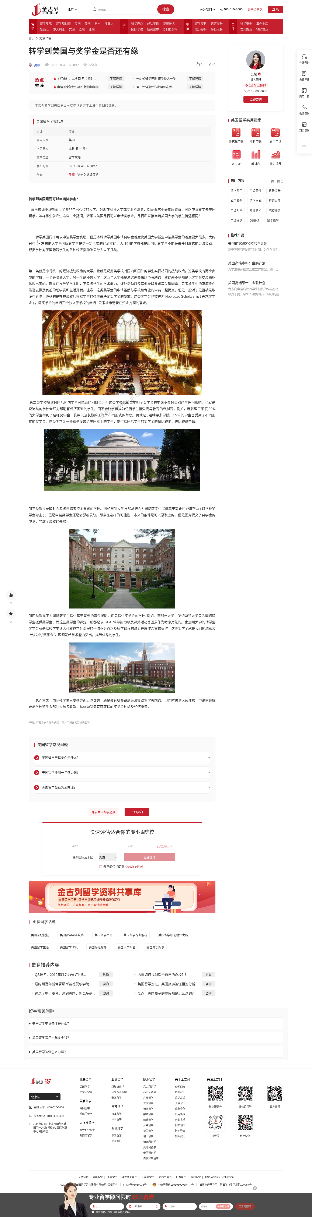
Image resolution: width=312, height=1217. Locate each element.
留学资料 (201, 23)
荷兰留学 (148, 1130)
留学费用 (236, 190)
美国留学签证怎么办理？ (49, 1052)
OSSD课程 (170, 29)
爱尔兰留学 (86, 1113)
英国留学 (85, 1108)
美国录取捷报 (40, 935)
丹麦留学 (148, 1097)
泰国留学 (116, 1097)
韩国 (72, 29)
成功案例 (153, 23)
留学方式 (255, 200)
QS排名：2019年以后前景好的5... (60, 975)
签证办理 (275, 200)
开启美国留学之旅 (103, 812)
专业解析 (255, 210)
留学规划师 (63, 23)
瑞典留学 (148, 1119)
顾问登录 (180, 1130)
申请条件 (255, 190)
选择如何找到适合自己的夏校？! (162, 975)
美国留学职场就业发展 (173, 935)
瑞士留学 (148, 1136)
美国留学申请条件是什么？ (51, 1023)
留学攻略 (46, 23)
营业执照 (180, 1119)
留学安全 (246, 23)
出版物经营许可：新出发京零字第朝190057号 (226, 1184)
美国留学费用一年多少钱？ (51, 1038)
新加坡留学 (117, 1086)
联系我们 (180, 1092)
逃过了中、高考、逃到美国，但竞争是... (65, 993)
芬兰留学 (148, 1125)
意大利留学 (149, 1086)
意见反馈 (180, 1097)
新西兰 (44, 29)
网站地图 (180, 1125)
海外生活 (262, 23)
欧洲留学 (196, 1177)
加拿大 (109, 23)
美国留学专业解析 (135, 935)
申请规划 (236, 220)
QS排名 (255, 220)
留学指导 (273, 220)
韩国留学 (116, 1119)
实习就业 (246, 29)
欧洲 (82, 29)
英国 (78, 23)
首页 (32, 38)
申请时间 (236, 210)
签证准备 (217, 29)
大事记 (179, 1103)
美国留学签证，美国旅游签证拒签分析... (168, 984)
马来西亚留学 (119, 1092)
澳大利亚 (59, 29)
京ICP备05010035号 (135, 1184)
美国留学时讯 (69, 947)
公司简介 (180, 1086)
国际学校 (137, 29)
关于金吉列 (255, 9)
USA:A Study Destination (219, 1177)
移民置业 (262, 29)
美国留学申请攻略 (72, 935)
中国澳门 (116, 1141)
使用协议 (180, 1114)
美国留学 (85, 1086)
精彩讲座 (153, 29)
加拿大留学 (86, 1092)
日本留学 (116, 1113)
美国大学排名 (126, 947)
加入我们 (180, 1136)
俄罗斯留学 (149, 1152)
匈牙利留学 (149, 1141)
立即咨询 (137, 812)
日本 (98, 23)
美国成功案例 (155, 947)
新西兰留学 (86, 1135)
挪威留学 (148, 1114)
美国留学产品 (103, 935)
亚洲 (92, 29)
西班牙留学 (149, 1092)
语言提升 (217, 23)
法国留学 (148, 1103)
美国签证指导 (98, 947)
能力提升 (201, 29)
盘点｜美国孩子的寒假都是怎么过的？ (166, 993)
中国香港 (116, 1135)
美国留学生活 (40, 947)
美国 (88, 23)
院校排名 (169, 23)
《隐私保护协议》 (134, 866)
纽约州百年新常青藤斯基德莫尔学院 (62, 984)
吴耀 (36, 65)
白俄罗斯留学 (151, 1158)
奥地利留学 (149, 1147)
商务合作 (180, 1108)
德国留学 (148, 1108)
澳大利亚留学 (87, 1130)
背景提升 (275, 190)
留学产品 (137, 23)
